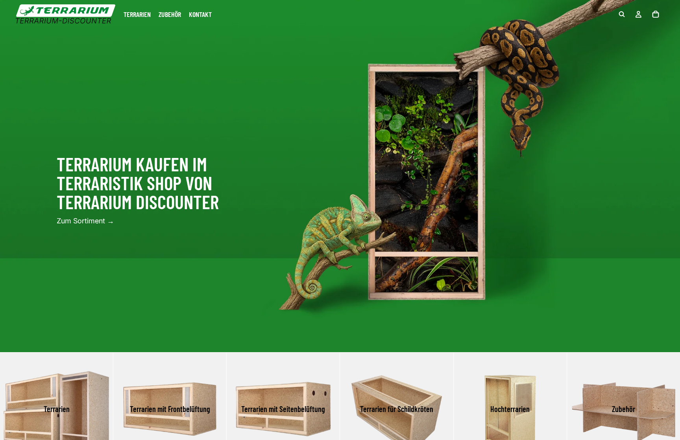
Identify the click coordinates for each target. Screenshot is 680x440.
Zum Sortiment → (85, 221)
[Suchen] (621, 14)
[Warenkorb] (655, 14)
